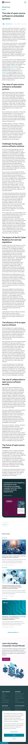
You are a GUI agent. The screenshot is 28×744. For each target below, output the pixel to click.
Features (4, 696)
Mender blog (6, 7)
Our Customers (5, 700)
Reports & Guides (6, 710)
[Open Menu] (25, 2)
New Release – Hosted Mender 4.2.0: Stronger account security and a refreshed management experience (14, 618)
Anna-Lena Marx (14, 67)
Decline (14, 738)
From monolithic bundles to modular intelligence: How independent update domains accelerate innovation (12, 587)
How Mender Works (19, 702)
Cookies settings (14, 731)
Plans (3, 693)
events (4, 9)
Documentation (19, 696)
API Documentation (19, 698)
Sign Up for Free (19, 708)
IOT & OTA (4, 537)
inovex (14, 69)
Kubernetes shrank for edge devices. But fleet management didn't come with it (14, 556)
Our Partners (5, 702)
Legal (15, 721)
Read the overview (7, 495)
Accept (14, 735)
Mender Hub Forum (19, 693)
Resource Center (6, 708)
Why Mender (6, 659)
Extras (3, 698)
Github (16, 700)
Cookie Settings (4, 742)
